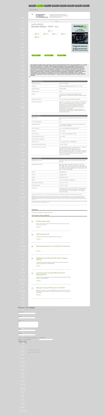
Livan (22, 264)
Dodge (22, 103)
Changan (23, 70)
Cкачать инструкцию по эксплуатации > (42, 212)
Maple (22, 268)
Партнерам (69, 5)
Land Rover (22, 249)
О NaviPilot (31, 5)
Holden (22, 174)
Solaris (22, 351)
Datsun (22, 100)
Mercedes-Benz (22, 279)
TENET (22, 377)
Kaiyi (22, 231)
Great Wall (22, 159)
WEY (22, 399)
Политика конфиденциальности (34, 349)
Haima (22, 167)
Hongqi (22, 182)
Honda (22, 178)
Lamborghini (23, 246)
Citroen (22, 85)
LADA (22, 242)
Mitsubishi (22, 291)
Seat (23, 336)
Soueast (22, 358)
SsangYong (22, 362)
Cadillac (23, 66)
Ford (22, 133)
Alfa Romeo (22, 28)
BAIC (22, 40)
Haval (22, 171)
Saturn (22, 332)
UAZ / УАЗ (22, 384)
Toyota (22, 381)
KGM (22, 234)
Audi (22, 36)
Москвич (22, 407)
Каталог (38, 5)
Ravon (22, 324)
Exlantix (23, 122)
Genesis (22, 152)
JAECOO (22, 212)
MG (23, 287)
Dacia (22, 92)
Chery (22, 73)
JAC (23, 208)
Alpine (22, 32)
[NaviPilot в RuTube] (43, 9)
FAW (22, 126)
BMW (22, 51)
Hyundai (23, 189)
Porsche (22, 321)
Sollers (22, 354)
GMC (22, 156)
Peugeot (22, 313)
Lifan (22, 257)
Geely (22, 148)
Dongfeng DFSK (22, 107)
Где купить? (35, 55)
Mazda (22, 276)
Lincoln (22, 261)
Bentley (22, 47)
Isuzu (22, 201)
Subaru (22, 366)
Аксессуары (62, 5)
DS (22, 111)
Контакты (85, 5)
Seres (22, 339)
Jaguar (22, 216)
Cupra (22, 88)
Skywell (22, 347)
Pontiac (22, 317)
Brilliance (22, 55)
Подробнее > (38, 227)
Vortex (22, 396)
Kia (22, 238)
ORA (22, 306)
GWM (22, 163)
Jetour (22, 223)
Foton (22, 137)
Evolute (22, 114)
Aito (23, 25)
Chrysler (23, 81)
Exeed (22, 118)
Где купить (77, 5)
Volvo (22, 392)
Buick (22, 58)
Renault (22, 328)
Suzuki (22, 369)
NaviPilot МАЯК (69, 108)
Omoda (22, 298)
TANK (22, 373)
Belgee (22, 43)
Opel (23, 302)
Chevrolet (22, 77)
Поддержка (54, 5)
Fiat (23, 129)
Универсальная (22, 411)
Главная (32, 21)
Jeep (23, 219)
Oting (22, 309)
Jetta (22, 227)
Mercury (23, 283)
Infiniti (22, 193)
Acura (22, 21)
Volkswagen (22, 388)
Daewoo (22, 96)
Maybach (22, 272)
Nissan (22, 294)
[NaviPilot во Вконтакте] (47, 9)
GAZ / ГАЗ (22, 144)
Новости (46, 5)
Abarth (22, 17)
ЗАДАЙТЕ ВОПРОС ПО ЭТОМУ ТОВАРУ (62, 59)
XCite (22, 403)
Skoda (22, 343)
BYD (23, 62)
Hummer (23, 186)
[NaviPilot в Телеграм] (40, 9)
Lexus (22, 253)
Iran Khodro (23, 197)
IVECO (22, 204)
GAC (22, 141)
